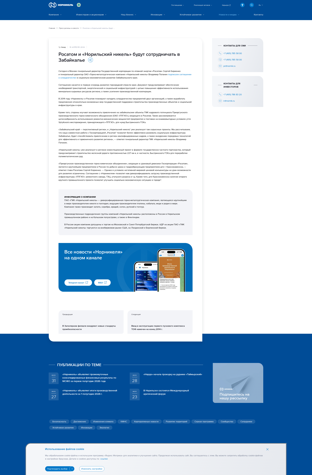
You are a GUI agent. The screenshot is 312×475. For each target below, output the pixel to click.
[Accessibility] (242, 5)
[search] (251, 5)
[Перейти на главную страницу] (61, 5)
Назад (63, 47)
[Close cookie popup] (267, 449)
